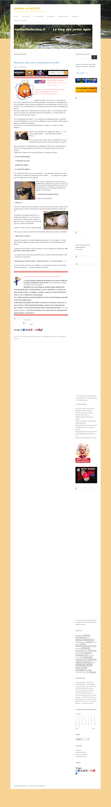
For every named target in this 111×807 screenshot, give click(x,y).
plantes (93, 662)
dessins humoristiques (85, 645)
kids (86, 655)
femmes (92, 650)
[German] (86, 70)
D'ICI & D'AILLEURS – (80, 682)
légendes (88, 657)
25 (85, 724)
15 (76, 722)
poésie (78, 664)
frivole (50, 336)
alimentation (79, 635)
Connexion (78, 750)
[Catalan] (76, 70)
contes (89, 641)
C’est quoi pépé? (39, 16)
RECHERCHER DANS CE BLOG (82, 54)
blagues (47, 336)
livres (81, 657)
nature (79, 661)
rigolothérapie (80, 666)
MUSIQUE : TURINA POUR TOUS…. (84, 410)
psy (84, 663)
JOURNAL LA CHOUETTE (27, 8)
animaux (79, 637)
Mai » (93, 728)
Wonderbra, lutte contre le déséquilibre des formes (36, 62)
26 (88, 724)
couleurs (77, 644)
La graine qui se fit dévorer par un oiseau (85, 437)
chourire (78, 642)
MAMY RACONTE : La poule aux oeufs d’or (86, 425)
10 (82, 720)
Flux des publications (80, 752)
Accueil (16, 16)
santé (77, 667)
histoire (88, 652)
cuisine (83, 644)
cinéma (84, 642)
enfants (85, 648)
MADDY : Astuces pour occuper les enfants (86, 431)
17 (82, 722)
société (84, 667)
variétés (89, 670)
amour (86, 635)
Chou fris (16, 338)
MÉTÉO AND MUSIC (63, 16)
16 (79, 722)
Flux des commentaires (81, 754)
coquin (95, 642)
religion (89, 663)
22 (76, 724)
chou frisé (32, 336)
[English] (81, 70)
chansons (88, 639)
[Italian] (83, 70)
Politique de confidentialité (20, 785)
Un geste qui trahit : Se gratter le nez (84, 408)
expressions (80, 650)
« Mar (76, 728)
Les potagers (51, 16)
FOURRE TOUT (75, 16)
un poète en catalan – (81, 686)
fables (86, 650)
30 (79, 726)
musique (92, 659)
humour (55, 336)
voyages (92, 672)
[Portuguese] (85, 70)
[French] (79, 70)
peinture (87, 661)
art (85, 637)
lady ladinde (91, 655)
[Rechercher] (94, 57)
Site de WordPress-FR (80, 756)
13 (91, 720)
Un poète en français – (81, 691)
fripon (77, 653)
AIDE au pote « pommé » (20, 20)
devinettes (78, 648)
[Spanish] (78, 70)
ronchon (89, 666)
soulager (80, 670)
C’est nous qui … (26, 16)
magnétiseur (81, 659)
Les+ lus (77, 657)
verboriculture (85, 672)
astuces (88, 637)
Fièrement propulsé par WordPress (36, 785)
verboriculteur (78, 672)
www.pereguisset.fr (80, 247)
